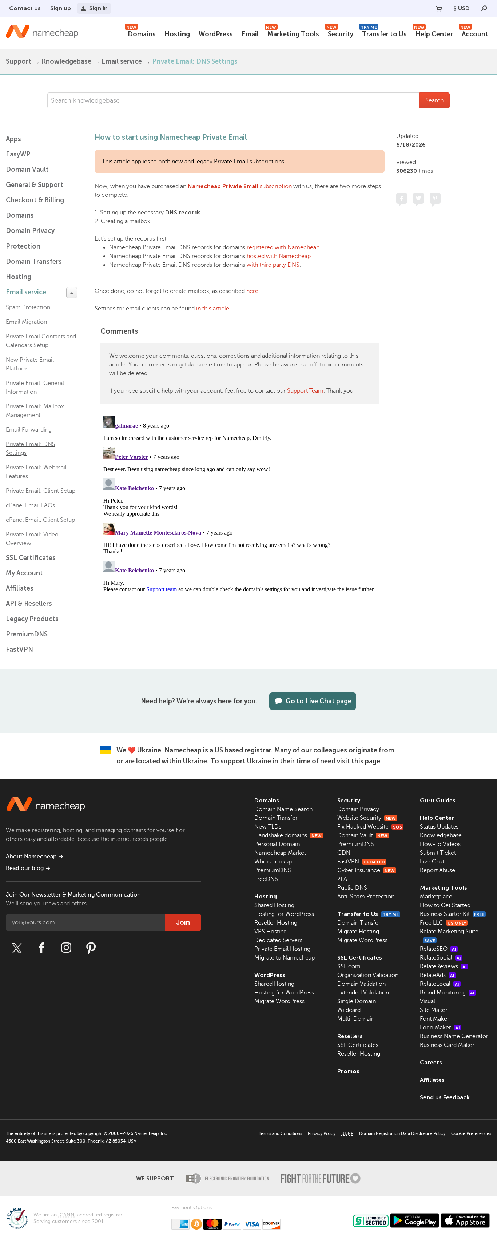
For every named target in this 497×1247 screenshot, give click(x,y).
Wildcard (349, 1010)
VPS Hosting (270, 931)
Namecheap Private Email (223, 186)
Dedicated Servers (278, 940)
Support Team (305, 391)
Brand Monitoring (447, 992)
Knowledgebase (66, 61)
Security (339, 33)
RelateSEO (438, 949)
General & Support (34, 185)
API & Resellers (29, 604)
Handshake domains (288, 835)
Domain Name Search (283, 809)
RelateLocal (439, 984)
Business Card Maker (447, 1045)
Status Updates (439, 826)
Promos (348, 1071)
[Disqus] (239, 504)
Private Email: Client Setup (40, 491)
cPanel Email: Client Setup (40, 520)
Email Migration (26, 322)
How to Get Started (445, 905)
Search (434, 100)
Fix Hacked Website (369, 826)
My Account (24, 573)
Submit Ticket (438, 853)
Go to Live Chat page (318, 701)
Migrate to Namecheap (284, 957)
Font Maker (434, 1019)
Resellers (350, 1036)
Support (18, 61)
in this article (212, 308)
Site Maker (434, 1010)
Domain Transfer (276, 818)
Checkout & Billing (35, 200)
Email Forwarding (29, 429)
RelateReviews (443, 966)
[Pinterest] (91, 948)
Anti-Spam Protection (365, 896)
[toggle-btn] (71, 292)
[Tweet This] (418, 198)
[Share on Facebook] (401, 198)
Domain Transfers (34, 262)
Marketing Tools (292, 33)
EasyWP (18, 154)
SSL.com (349, 966)
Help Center (433, 33)
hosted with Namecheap (279, 256)
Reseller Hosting (275, 923)
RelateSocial (440, 957)
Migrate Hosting (358, 931)
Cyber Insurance (366, 870)
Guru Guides (438, 800)
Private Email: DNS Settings (195, 61)
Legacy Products (32, 619)
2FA (342, 879)
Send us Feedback (445, 1097)
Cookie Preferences (471, 1133)
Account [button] (474, 33)
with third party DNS (273, 265)
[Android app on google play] (414, 1220)
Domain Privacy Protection (30, 238)
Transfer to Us (384, 33)
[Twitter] (17, 948)
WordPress (216, 34)
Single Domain (356, 1001)
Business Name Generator (454, 1036)
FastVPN (19, 650)
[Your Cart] (439, 8)
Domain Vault (27, 170)
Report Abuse (437, 870)
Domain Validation (361, 984)
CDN (343, 853)
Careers (431, 1062)
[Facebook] (41, 948)
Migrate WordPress (279, 1001)
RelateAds (437, 975)
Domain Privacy (358, 809)
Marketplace (436, 896)
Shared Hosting (274, 905)
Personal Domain (277, 844)
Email (250, 34)
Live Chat (432, 861)
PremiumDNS (27, 634)
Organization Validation (367, 975)
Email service (122, 61)
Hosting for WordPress (284, 914)
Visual (427, 1001)
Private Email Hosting (282, 949)
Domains (141, 33)
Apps (13, 139)
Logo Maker (440, 1027)
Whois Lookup (273, 861)
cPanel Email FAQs (30, 505)
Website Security (366, 818)
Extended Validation (363, 992)
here (252, 291)
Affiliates (19, 588)
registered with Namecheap (283, 247)
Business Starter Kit (452, 914)
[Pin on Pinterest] (435, 198)
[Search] (484, 8)
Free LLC (443, 923)
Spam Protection (28, 307)
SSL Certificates (31, 558)
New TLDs (267, 826)
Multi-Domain (355, 1019)
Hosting (177, 34)
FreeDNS (266, 879)
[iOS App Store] (465, 1220)
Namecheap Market (280, 853)
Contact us (25, 8)
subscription (275, 186)
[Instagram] (66, 948)
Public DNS (352, 888)
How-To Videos (440, 844)
